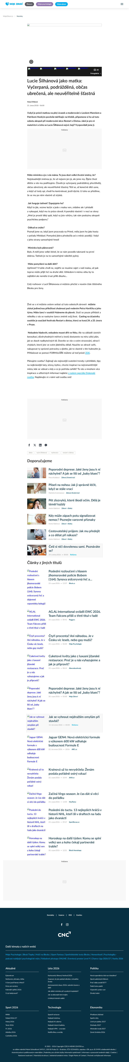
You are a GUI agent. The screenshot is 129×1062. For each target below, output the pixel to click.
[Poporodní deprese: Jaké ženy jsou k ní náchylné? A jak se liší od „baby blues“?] (36, 473)
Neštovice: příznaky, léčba (15, 979)
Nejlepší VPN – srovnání (56, 1029)
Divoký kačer (95, 993)
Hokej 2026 (10, 1022)
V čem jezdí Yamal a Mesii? (15, 983)
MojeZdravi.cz (8, 16)
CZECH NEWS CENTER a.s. (74, 1046)
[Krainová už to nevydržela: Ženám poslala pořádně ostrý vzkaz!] (36, 778)
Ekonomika (96, 1007)
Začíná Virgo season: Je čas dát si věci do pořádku (74, 796)
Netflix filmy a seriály (55, 1032)
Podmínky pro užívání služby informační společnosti (62, 1052)
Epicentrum (10, 975)
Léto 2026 (53, 968)
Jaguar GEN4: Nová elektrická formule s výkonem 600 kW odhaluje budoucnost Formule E (74, 741)
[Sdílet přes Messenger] (46, 445)
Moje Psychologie (13, 955)
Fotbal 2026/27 (11, 1018)
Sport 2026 (12, 1007)
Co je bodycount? (12, 993)
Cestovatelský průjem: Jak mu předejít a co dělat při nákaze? (74, 533)
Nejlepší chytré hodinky (56, 1025)
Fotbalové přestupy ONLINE (53, 959)
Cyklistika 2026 (11, 1036)
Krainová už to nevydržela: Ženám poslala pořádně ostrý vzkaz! (71, 771)
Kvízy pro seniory (12, 986)
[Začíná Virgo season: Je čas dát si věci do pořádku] (36, 798)
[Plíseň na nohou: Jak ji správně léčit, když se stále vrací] (36, 488)
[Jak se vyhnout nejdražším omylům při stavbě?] (36, 723)
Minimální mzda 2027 (98, 1029)
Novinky (20, 16)
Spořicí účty (94, 1018)
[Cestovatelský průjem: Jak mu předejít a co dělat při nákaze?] (36, 535)
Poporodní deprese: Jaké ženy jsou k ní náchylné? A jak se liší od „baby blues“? (74, 471)
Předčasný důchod (96, 1015)
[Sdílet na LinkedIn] (40, 445)
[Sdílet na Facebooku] (29, 445)
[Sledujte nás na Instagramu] (67, 925)
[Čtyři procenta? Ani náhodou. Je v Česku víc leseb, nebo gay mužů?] (36, 642)
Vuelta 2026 (117, 959)
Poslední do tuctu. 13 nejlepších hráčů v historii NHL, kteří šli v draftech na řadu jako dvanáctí (75, 814)
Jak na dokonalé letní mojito (58, 995)
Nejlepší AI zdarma (54, 1022)
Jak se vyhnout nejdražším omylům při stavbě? (74, 719)
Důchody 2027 (95, 1025)
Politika (94, 968)
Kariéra (79, 915)
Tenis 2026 (10, 1025)
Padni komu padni (96, 986)
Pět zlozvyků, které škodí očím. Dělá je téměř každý (74, 502)
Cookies (113, 1052)
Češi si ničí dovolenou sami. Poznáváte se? (74, 548)
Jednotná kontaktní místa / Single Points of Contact (68, 1055)
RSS (70, 915)
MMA (8, 1015)
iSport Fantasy (57, 955)
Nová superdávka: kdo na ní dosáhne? (103, 975)
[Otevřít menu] (121, 4)
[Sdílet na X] (35, 445)
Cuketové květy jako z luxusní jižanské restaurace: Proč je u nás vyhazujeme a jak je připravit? (74, 660)
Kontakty (50, 915)
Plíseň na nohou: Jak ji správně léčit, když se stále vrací (72, 487)
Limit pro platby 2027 (98, 1022)
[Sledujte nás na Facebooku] (62, 925)
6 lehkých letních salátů (56, 998)
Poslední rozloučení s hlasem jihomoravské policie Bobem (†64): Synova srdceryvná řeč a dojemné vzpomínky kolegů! (69, 576)
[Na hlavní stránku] (14, 4)
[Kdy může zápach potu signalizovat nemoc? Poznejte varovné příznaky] (36, 519)
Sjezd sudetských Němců (99, 979)
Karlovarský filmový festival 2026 (60, 975)
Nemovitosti (96, 955)
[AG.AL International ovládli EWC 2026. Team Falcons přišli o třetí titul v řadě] (36, 620)
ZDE (87, 353)
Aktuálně (10, 968)
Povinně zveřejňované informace (99, 1055)
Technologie (54, 1007)
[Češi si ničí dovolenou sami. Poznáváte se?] (36, 550)
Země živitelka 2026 (97, 1032)
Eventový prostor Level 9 (79, 959)
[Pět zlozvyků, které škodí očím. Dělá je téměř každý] (36, 504)
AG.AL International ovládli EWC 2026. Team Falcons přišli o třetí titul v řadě (75, 613)
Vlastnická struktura (41, 1055)
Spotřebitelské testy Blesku (77, 955)
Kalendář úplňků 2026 (13, 990)
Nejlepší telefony (54, 1018)
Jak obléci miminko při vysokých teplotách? (63, 991)
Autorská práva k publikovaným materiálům (27, 1052)
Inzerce (61, 915)
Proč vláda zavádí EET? (98, 983)
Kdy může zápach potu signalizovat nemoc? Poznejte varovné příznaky (72, 517)
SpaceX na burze (53, 1015)
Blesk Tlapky (28, 955)
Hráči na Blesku (43, 955)
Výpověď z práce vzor (98, 990)
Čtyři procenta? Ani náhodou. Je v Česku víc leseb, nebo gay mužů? (71, 638)
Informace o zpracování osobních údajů (95, 1052)
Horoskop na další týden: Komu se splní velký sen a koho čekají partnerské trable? (75, 842)
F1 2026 (9, 1029)
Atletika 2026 (11, 1032)
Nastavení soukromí (25, 1055)
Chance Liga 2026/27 (101, 959)
